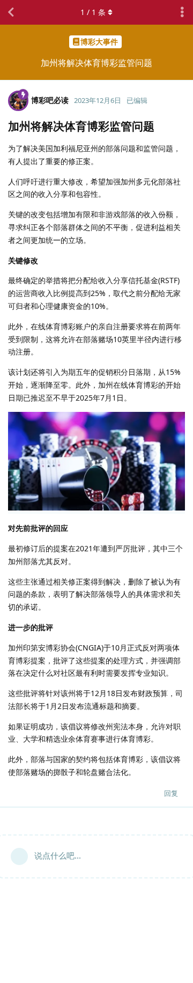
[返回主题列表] (10, 12)
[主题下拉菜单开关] (182, 12)
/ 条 (93, 12)
